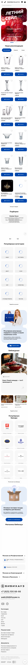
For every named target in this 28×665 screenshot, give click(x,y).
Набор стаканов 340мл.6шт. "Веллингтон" (20, 143)
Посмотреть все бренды (14, 481)
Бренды (3, 623)
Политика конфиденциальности (9, 646)
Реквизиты (3, 651)
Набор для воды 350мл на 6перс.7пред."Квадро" (6, 118)
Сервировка (4, 614)
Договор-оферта (5, 649)
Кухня (2, 615)
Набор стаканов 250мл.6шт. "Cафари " (5, 68)
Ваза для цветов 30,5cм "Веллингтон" (20, 118)
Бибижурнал (4, 638)
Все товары (4, 612)
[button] (12, 42)
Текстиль (3, 617)
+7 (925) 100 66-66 (11, 591)
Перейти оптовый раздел (14, 519)
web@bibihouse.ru (10, 597)
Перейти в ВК (15, 345)
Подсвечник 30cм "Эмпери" (7, 92)
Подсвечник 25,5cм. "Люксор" (19, 93)
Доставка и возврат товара (7, 632)
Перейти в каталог (14, 304)
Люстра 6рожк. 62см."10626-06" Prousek (6, 193)
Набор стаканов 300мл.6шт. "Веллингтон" (6, 168)
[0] (25, 2)
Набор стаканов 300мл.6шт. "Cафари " (19, 68)
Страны (3, 625)
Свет (2, 619)
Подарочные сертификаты (7, 634)
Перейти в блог (14, 411)
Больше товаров (14, 206)
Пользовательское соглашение (8, 647)
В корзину (8, 74)
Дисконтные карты (5, 636)
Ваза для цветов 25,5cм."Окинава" (18, 168)
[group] (14, 24)
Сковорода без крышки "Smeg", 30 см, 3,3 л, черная (21, 193)
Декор (2, 621)
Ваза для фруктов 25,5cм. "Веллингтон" (6, 143)
